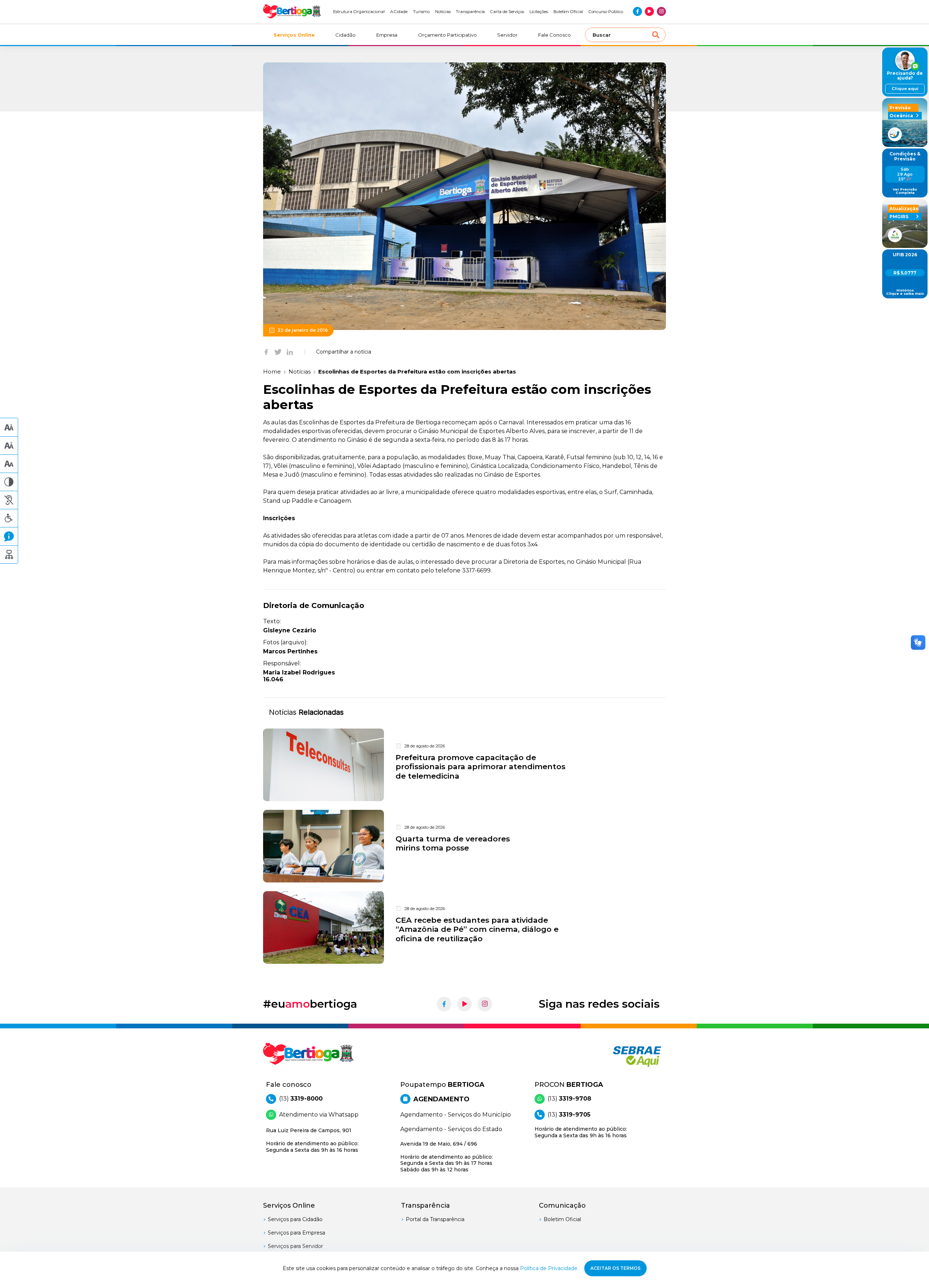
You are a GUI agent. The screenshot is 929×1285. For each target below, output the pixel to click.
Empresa (386, 35)
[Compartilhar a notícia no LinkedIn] (290, 351)
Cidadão (345, 35)
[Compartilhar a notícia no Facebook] (266, 351)
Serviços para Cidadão (295, 1219)
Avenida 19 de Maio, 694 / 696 (446, 1157)
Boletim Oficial (568, 11)
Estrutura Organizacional (359, 11)
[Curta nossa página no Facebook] (637, 11)
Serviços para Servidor (295, 1246)
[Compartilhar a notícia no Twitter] (278, 351)
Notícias (443, 11)
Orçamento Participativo (447, 35)
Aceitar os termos (615, 1268)
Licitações (538, 11)
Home (272, 371)
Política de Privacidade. (549, 1268)
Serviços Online (294, 35)
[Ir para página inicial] (292, 11)
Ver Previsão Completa (905, 191)
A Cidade (399, 11)
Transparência (470, 11)
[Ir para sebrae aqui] (619, 1056)
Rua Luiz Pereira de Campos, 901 (312, 1140)
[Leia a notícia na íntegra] (464, 765)
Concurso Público (606, 11)
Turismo (421, 11)
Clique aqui (905, 88)
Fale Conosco (554, 35)
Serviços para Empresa (296, 1232)
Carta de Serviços (507, 11)
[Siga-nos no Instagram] (661, 11)
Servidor (507, 35)
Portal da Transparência (435, 1219)
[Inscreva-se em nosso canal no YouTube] (649, 11)
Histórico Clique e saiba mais (905, 292)
